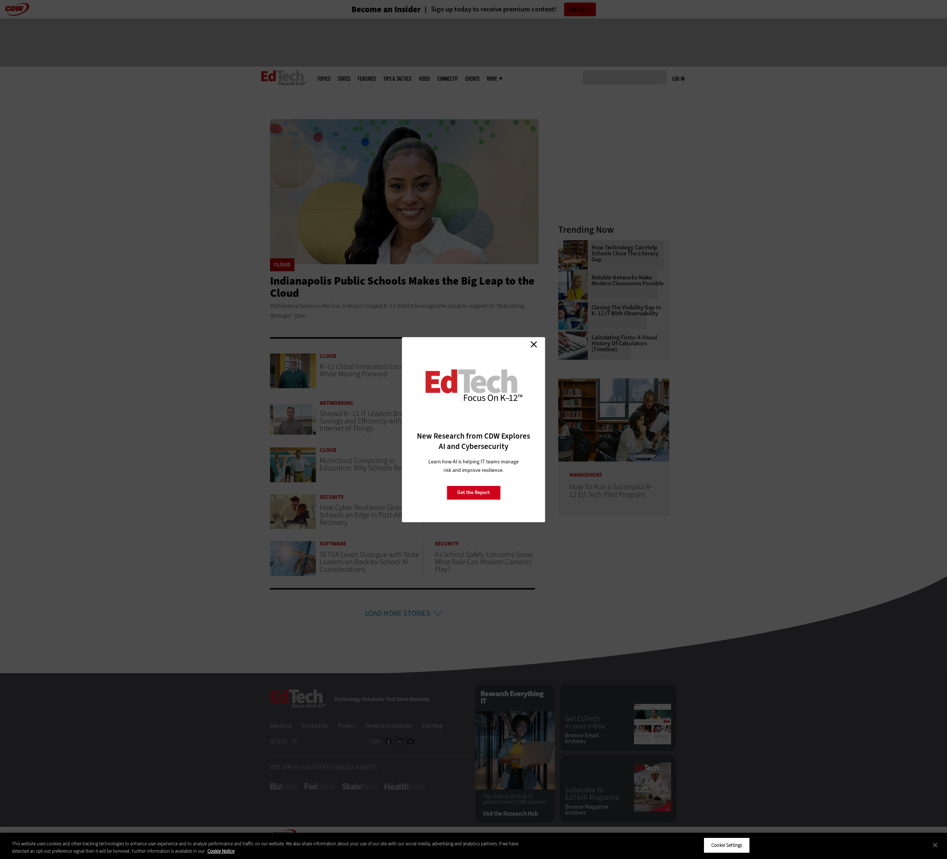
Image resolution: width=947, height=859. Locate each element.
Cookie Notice (221, 851)
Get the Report (473, 492)
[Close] (935, 845)
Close (533, 344)
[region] (473, 846)
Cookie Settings (726, 845)
